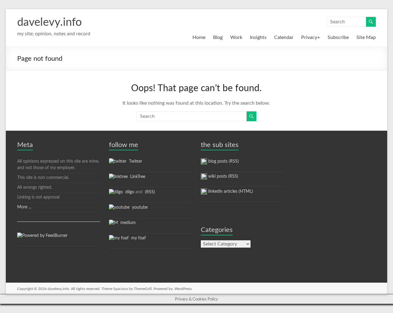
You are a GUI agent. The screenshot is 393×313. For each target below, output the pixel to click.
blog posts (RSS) (223, 161)
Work (236, 37)
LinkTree (136, 177)
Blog (218, 37)
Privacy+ (310, 37)
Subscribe (338, 37)
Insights (258, 37)
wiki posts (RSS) (222, 176)
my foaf (137, 238)
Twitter (134, 161)
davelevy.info (49, 22)
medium (127, 223)
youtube (139, 207)
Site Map (366, 37)
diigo (128, 192)
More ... (24, 207)
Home (199, 37)
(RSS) (149, 192)
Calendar (284, 37)
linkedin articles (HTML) (230, 191)
